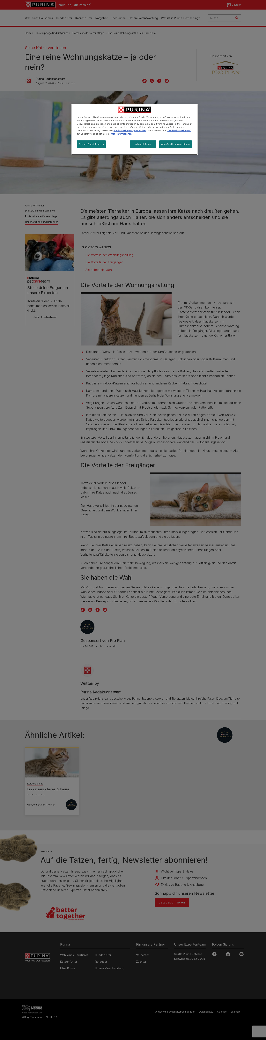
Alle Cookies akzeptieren (175, 144)
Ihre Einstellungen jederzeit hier (130, 130)
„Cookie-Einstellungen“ (179, 130)
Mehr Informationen (121, 133)
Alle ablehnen (143, 144)
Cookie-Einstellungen (91, 144)
